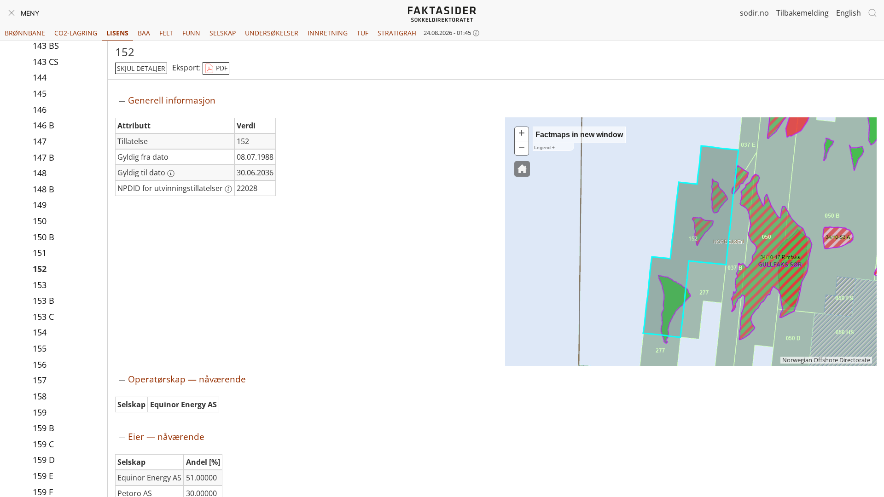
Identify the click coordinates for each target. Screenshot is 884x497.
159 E (43, 475)
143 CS (45, 61)
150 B (43, 237)
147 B (43, 157)
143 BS (46, 45)
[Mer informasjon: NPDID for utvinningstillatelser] (228, 189)
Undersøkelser (271, 33)
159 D (44, 459)
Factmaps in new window (579, 135)
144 (40, 77)
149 (40, 204)
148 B (43, 189)
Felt (166, 33)
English (848, 13)
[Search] (872, 13)
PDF (220, 68)
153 (40, 284)
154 (40, 332)
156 (40, 364)
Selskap (222, 33)
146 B (43, 125)
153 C (43, 316)
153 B (43, 300)
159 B (43, 427)
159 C (43, 444)
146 (40, 109)
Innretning (328, 33)
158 (40, 396)
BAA (144, 33)
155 (40, 348)
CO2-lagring (75, 33)
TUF (362, 33)
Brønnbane (25, 33)
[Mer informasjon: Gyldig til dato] (170, 173)
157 (40, 380)
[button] (522, 169)
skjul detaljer (141, 68)
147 (40, 141)
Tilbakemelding (802, 13)
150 (40, 220)
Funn (191, 33)
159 (40, 412)
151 (40, 252)
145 (40, 93)
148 (40, 173)
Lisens (117, 33)
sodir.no (754, 13)
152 (40, 268)
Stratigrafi (397, 33)
